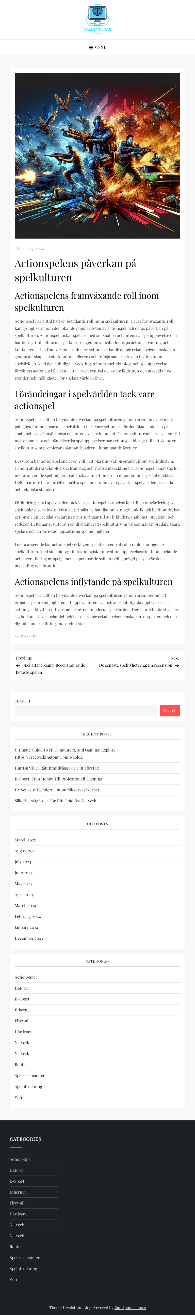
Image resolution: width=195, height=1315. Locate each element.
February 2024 (28, 916)
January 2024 (26, 927)
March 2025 (25, 839)
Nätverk (22, 1042)
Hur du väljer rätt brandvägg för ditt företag (57, 768)
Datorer (22, 988)
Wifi (18, 1097)
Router (21, 1064)
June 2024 (23, 872)
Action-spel (27, 636)
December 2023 (29, 938)
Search (22, 701)
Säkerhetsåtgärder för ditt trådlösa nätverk (55, 800)
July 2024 (23, 861)
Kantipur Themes (130, 1307)
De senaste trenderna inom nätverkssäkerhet (57, 789)
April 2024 (24, 894)
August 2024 (26, 850)
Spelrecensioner (30, 1075)
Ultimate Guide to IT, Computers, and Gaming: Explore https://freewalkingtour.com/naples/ (65, 753)
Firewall (22, 1020)
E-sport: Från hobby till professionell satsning (58, 778)
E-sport (22, 998)
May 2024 (23, 883)
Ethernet (23, 1009)
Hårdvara (23, 1031)
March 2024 (25, 905)
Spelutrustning (28, 1086)
